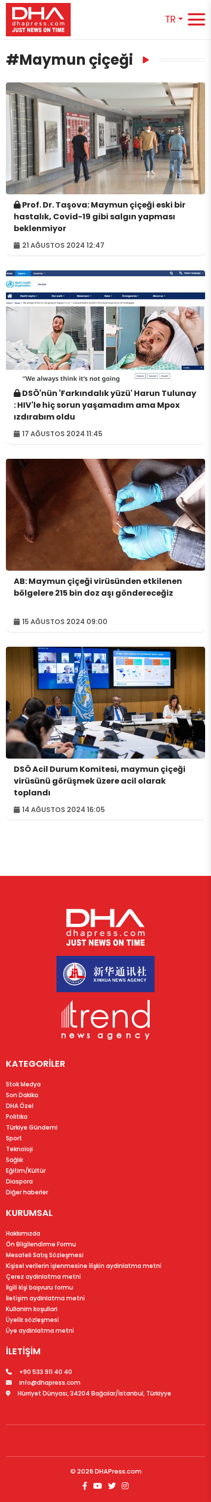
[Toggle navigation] (196, 19)
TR (170, 19)
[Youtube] (97, 1486)
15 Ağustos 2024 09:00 (64, 622)
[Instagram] (124, 1486)
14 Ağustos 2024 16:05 (63, 810)
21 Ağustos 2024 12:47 (63, 245)
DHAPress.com (118, 1471)
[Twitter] (112, 1486)
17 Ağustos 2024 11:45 (62, 434)
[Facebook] (85, 1486)
